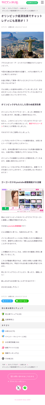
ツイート (8, 301)
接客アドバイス (12, 347)
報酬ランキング (12, 353)
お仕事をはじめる (32, 2)
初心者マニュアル (13, 314)
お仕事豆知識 (12, 342)
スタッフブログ (13, 8)
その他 (9, 358)
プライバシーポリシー (18, 381)
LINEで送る (22, 301)
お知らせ (23, 8)
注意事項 (9, 319)
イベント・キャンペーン (16, 336)
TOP (3, 8)
